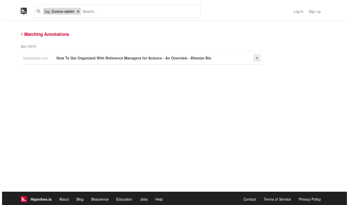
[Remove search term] (78, 11)
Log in (299, 11)
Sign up (315, 11)
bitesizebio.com (36, 57)
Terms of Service (277, 199)
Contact (249, 199)
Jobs (144, 199)
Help (159, 199)
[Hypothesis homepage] (27, 11)
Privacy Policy (310, 199)
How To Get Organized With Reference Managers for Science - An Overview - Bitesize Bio (133, 57)
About (64, 199)
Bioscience (100, 199)
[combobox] (138, 11)
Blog (80, 199)
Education (124, 199)
